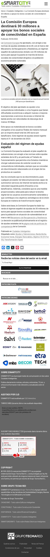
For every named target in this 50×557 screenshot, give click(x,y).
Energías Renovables (23, 237)
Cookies (39, 548)
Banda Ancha (41, 234)
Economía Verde (7, 237)
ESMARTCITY (15, 4)
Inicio (3, 11)
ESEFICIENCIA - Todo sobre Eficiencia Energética (18, 512)
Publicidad (23, 544)
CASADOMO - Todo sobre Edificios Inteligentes (18, 502)
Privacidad (28, 548)
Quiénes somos (9, 544)
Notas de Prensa (38, 544)
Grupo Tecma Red (27, 490)
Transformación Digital (14, 240)
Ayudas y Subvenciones (25, 234)
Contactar (25, 552)
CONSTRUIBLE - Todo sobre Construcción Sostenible (20, 507)
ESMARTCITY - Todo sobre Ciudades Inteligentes (18, 517)
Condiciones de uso (12, 548)
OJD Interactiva (30, 398)
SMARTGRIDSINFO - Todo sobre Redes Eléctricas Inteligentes (23, 522)
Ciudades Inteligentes (15, 11)
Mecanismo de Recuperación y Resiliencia (28, 217)
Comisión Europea (12, 43)
